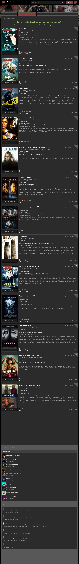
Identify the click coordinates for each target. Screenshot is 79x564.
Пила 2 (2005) (24, 236)
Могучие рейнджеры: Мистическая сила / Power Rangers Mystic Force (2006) (26, 526)
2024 (27, 91)
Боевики (45, 95)
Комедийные (41, 332)
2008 (27, 121)
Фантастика (44, 303)
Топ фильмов (27, 14)
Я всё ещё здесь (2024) (10, 547)
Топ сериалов (46, 14)
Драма (36, 35)
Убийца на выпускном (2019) (29, 355)
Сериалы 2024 (51, 95)
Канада (25, 34)
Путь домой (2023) (25, 58)
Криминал (41, 35)
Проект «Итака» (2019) (27, 296)
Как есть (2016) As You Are (11, 519)
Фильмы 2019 (26, 303)
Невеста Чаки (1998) (26, 326)
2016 (27, 210)
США (29, 63)
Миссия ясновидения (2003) (29, 266)
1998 (27, 329)
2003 (27, 270)
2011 (27, 32)
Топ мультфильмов (67, 14)
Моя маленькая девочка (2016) (30, 207)
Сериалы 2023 (42, 65)
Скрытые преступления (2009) (30, 385)
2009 (27, 388)
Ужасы (35, 243)
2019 (27, 299)
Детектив (25, 95)
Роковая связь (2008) (27, 118)
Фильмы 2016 (26, 214)
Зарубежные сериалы (28, 35)
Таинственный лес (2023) (11, 512)
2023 (27, 62)
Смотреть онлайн (10, 53)
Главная (9, 14)
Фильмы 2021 (26, 154)
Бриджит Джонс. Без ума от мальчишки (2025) (17, 533)
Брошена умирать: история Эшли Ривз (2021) (35, 147)
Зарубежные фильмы (28, 124)
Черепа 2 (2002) (25, 177)
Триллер (40, 95)
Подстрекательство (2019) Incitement (14, 540)
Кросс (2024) (23, 88)
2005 (27, 240)
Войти (69, 2)
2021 (27, 151)
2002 (27, 181)
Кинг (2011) (23, 29)
